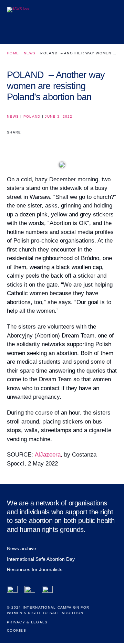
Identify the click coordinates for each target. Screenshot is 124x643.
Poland (32, 116)
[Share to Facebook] (11, 144)
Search (94, 33)
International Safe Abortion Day (41, 559)
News (30, 53)
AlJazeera (48, 454)
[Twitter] (29, 591)
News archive (21, 548)
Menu (109, 33)
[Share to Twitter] (24, 144)
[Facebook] (12, 591)
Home (13, 53)
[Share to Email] (36, 144)
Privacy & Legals (27, 622)
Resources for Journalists (34, 569)
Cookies (16, 630)
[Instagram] (47, 591)
